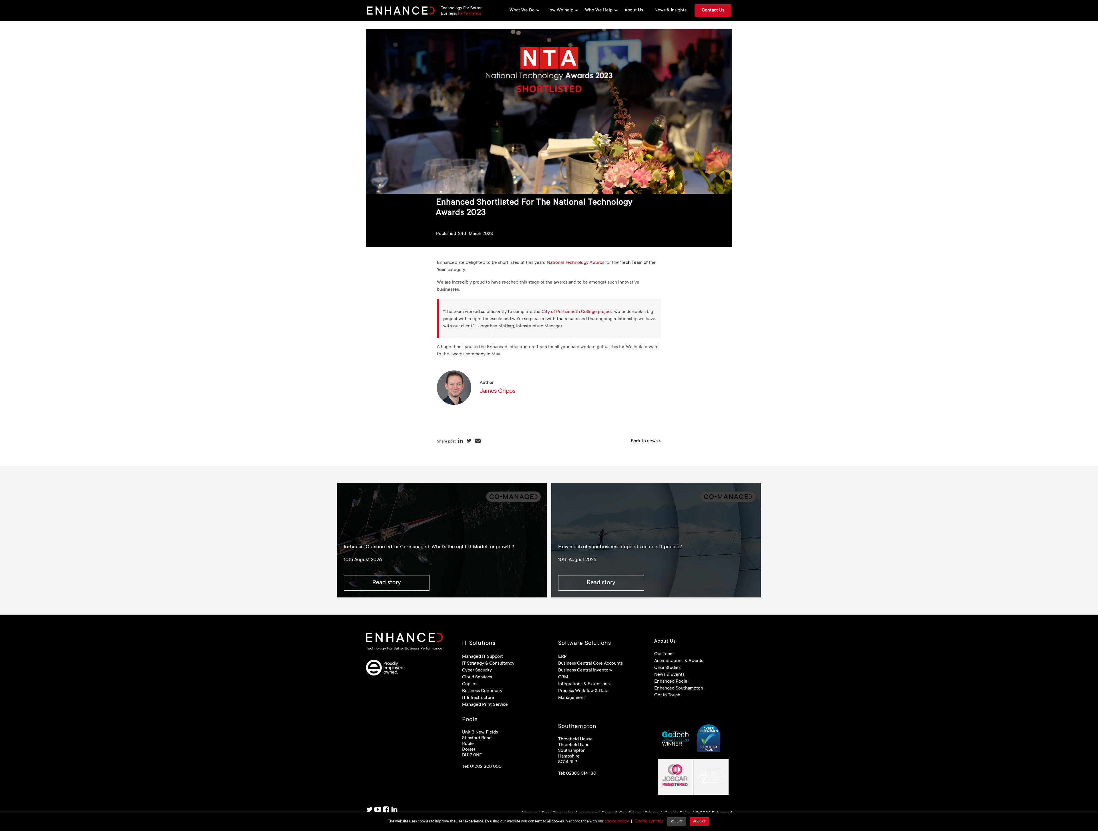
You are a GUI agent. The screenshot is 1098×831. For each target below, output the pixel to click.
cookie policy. (617, 821)
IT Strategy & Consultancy (488, 663)
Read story (386, 582)
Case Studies (667, 667)
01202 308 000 (486, 766)
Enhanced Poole (670, 681)
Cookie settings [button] (649, 821)
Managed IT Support (482, 656)
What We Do (522, 10)
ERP (562, 656)
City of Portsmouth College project (577, 311)
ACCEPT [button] (699, 822)
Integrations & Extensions (584, 684)
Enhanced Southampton (678, 688)
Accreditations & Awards (678, 660)
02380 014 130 (581, 773)
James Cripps (497, 391)
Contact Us (713, 10)
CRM (563, 677)
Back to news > (646, 441)
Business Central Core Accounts (590, 663)
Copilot (469, 684)
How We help (559, 10)
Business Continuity (482, 691)
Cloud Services (477, 677)
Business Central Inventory (585, 670)
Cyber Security (477, 670)
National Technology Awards (575, 262)
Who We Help (598, 10)
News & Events (669, 674)
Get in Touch (667, 695)
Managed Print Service (485, 704)
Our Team (664, 654)
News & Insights (671, 10)
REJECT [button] (677, 822)
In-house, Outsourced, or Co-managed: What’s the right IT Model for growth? (429, 547)
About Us (633, 10)
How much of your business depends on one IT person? (620, 547)
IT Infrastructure (478, 697)
